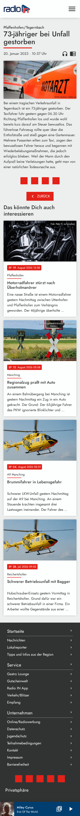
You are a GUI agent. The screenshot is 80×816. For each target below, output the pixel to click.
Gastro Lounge (18, 673)
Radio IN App (17, 688)
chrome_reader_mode (73, 54)
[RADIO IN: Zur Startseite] (35, 8)
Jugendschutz (16, 736)
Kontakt (12, 750)
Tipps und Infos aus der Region (30, 654)
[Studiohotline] (61, 778)
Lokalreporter (17, 647)
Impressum (15, 757)
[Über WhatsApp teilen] (45, 180)
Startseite (15, 631)
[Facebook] (29, 778)
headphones (65, 54)
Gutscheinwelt (17, 681)
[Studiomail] (18, 778)
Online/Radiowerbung (23, 721)
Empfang (13, 702)
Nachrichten (16, 640)
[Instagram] (40, 778)
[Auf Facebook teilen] (24, 180)
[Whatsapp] (50, 778)
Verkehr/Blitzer (18, 695)
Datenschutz (16, 728)
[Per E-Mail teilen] (56, 180)
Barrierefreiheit (18, 764)
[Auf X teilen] (34, 180)
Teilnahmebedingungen (24, 743)
